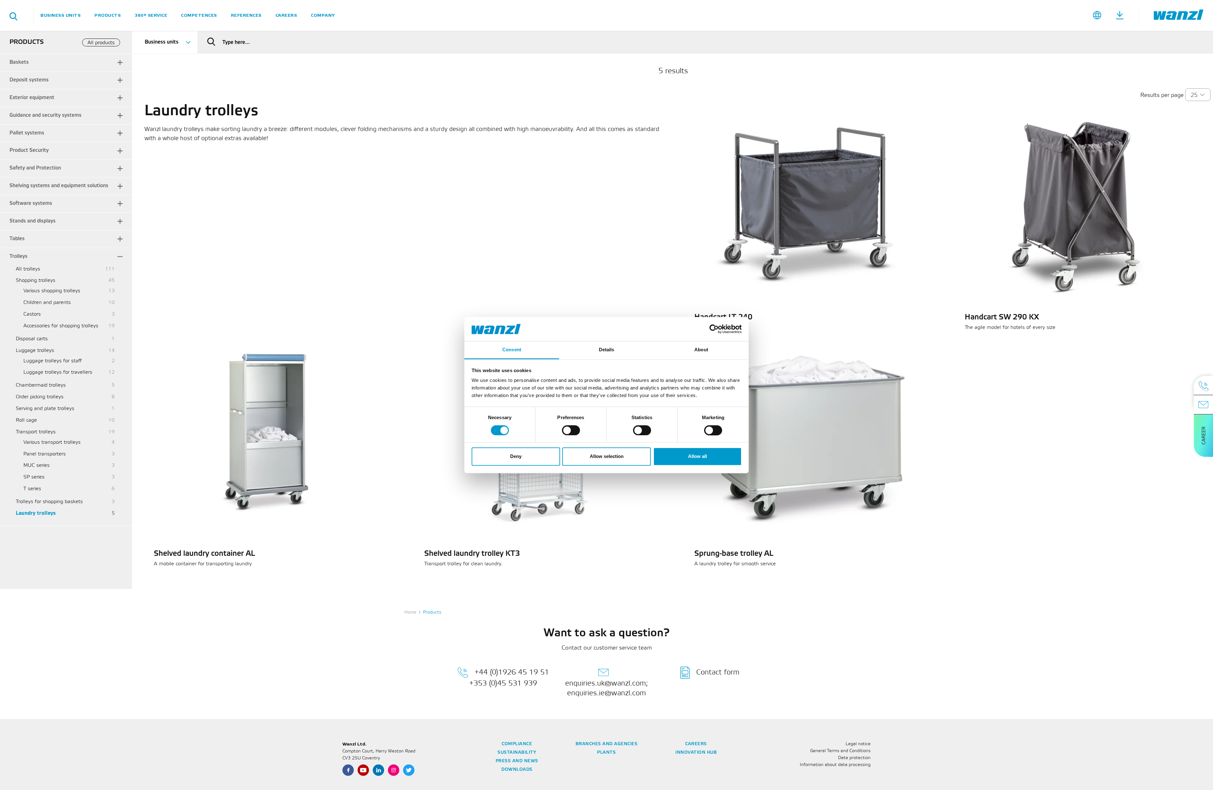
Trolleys (18, 256)
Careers (286, 15)
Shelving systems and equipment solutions (58, 185)
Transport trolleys (36, 432)
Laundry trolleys (36, 513)
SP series (34, 477)
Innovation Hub (696, 753)
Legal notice (858, 744)
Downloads (517, 770)
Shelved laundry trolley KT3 (472, 553)
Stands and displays (32, 221)
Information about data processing (835, 765)
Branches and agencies (607, 744)
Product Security (29, 150)
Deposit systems (29, 80)
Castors (32, 314)
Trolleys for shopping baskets (49, 501)
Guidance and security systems (45, 115)
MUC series (36, 465)
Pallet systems (26, 133)
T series (32, 488)
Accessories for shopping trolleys (60, 326)
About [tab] (701, 350)
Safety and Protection (35, 168)
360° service (151, 15)
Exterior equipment (31, 97)
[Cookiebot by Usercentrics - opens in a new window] (714, 329)
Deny (516, 456)
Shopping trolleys (35, 280)
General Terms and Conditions (840, 751)
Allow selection (607, 456)
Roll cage (26, 420)
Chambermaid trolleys (41, 385)
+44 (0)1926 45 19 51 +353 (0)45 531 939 (509, 678)
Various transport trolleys (52, 442)
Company (323, 15)
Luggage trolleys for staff (52, 361)
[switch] (571, 430)
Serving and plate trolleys (45, 408)
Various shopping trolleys (51, 290)
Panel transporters (44, 454)
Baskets (19, 62)
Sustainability (517, 753)
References (246, 15)
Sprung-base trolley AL (733, 553)
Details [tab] (606, 350)
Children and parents (47, 302)
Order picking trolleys (39, 397)
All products (101, 42)
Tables (17, 238)
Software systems (30, 203)
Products (107, 15)
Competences (199, 15)
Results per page (1162, 95)
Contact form (717, 672)
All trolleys (28, 269)
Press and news (517, 761)
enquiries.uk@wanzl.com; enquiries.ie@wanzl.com (606, 688)
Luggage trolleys (35, 350)
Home (410, 612)
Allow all (697, 456)
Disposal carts (32, 338)
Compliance (517, 744)
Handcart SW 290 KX (1002, 317)
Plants (606, 753)
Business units (60, 15)
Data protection (854, 758)
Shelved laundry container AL (204, 553)
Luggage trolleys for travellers (57, 372)
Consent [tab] (511, 350)
